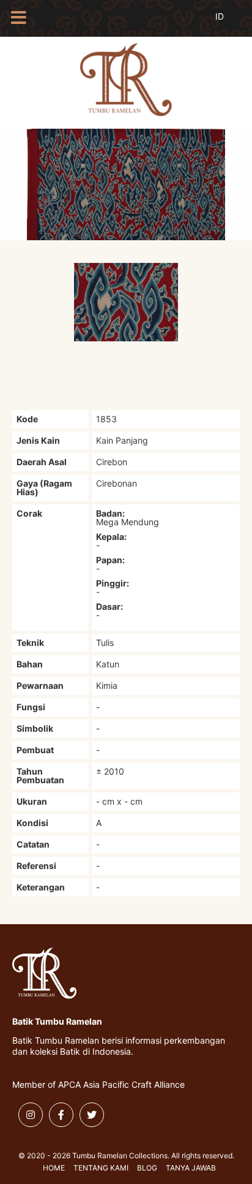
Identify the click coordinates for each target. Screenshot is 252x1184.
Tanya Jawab (191, 1167)
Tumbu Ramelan (126, 79)
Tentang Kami (100, 1167)
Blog (147, 1167)
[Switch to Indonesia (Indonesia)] (229, 23)
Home (54, 1167)
